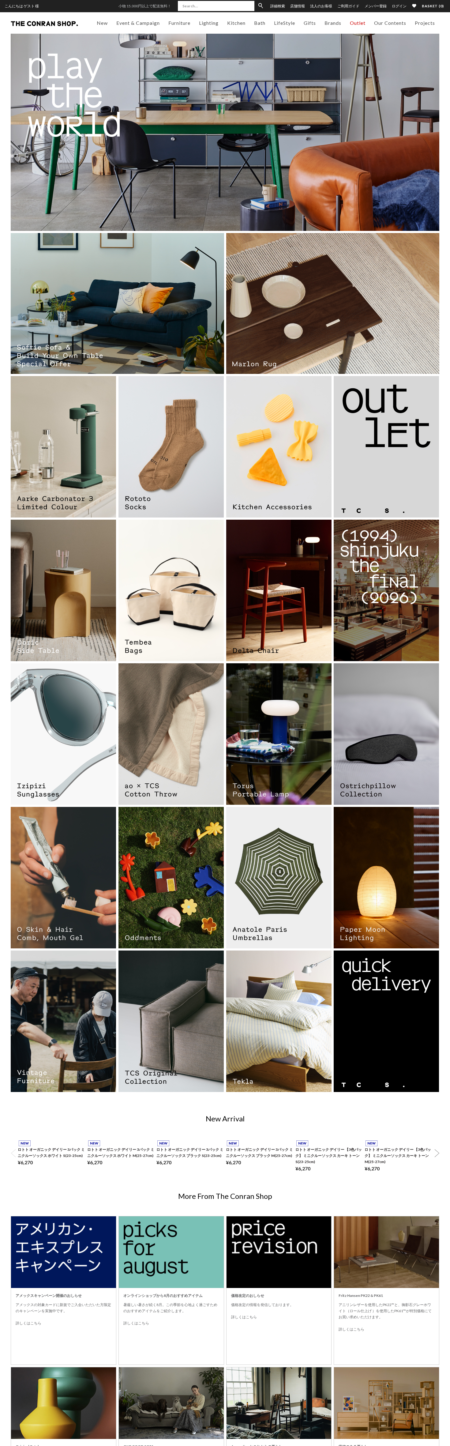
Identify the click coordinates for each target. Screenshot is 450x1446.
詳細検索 (277, 6)
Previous (13, 1153)
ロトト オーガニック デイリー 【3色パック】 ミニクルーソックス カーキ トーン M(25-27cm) (398, 1155)
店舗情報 (297, 6)
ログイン (399, 6)
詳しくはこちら (28, 1323)
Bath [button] (259, 23)
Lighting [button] (209, 23)
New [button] (102, 23)
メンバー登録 (376, 6)
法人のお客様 (321, 6)
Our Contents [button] (390, 23)
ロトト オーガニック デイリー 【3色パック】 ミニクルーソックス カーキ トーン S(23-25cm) (328, 1155)
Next (436, 1153)
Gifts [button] (310, 23)
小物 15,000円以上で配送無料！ (144, 6)
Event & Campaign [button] (138, 23)
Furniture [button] (179, 23)
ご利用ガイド (348, 6)
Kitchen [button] (236, 23)
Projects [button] (425, 23)
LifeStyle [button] (284, 23)
